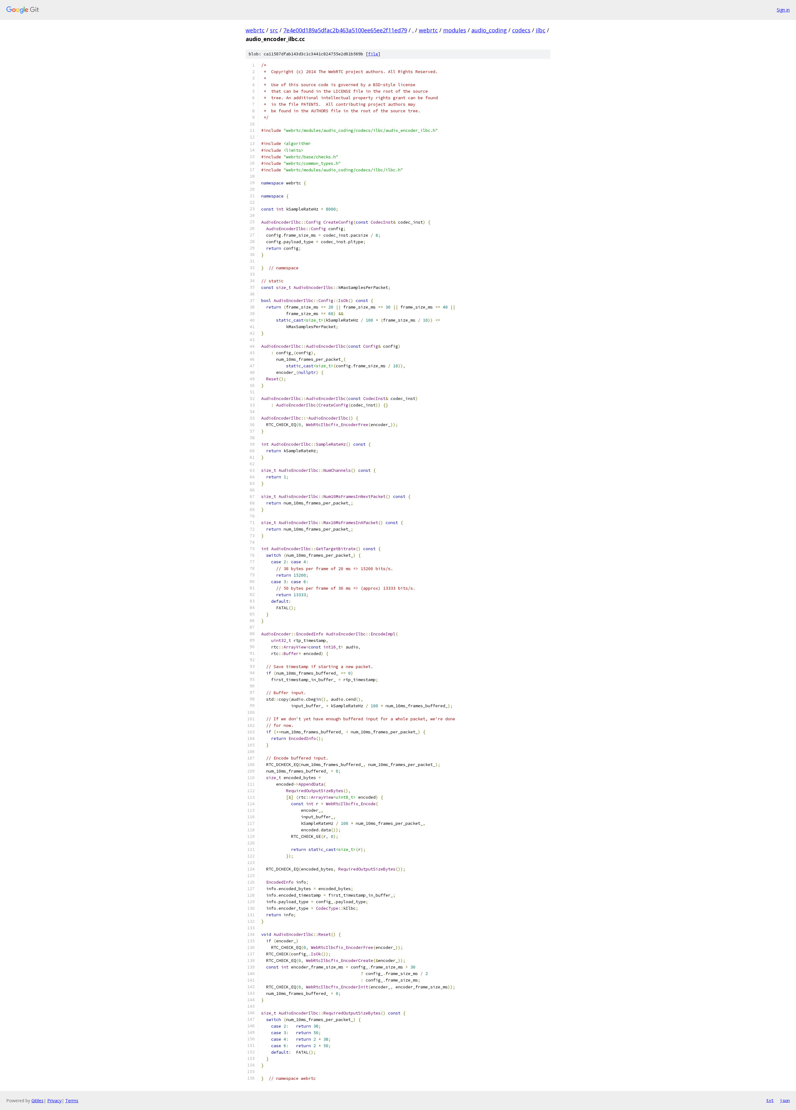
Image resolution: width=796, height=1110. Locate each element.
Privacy (54, 1100)
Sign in (783, 10)
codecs (521, 30)
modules (454, 30)
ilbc (540, 30)
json (785, 1100)
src (274, 30)
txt (770, 1100)
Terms (71, 1100)
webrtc (255, 30)
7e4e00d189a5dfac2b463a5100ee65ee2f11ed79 (345, 30)
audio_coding (489, 30)
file (373, 54)
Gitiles (37, 1100)
